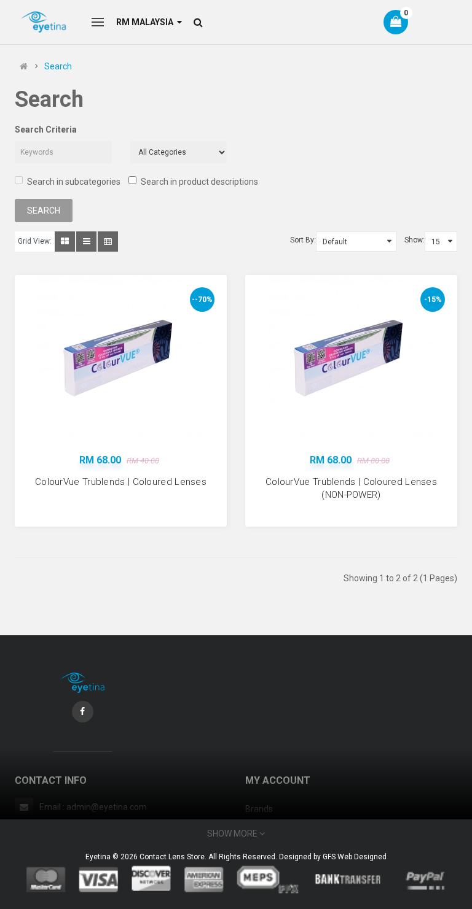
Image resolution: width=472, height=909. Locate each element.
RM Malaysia (146, 22)
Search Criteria (46, 129)
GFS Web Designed (355, 857)
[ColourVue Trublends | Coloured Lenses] (121, 358)
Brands (259, 809)
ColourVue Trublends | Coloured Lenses (120, 481)
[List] (86, 241)
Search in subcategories (73, 182)
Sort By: (303, 240)
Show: (414, 240)
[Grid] (65, 241)
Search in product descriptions (199, 182)
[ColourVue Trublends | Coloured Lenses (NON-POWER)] (352, 358)
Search (58, 66)
